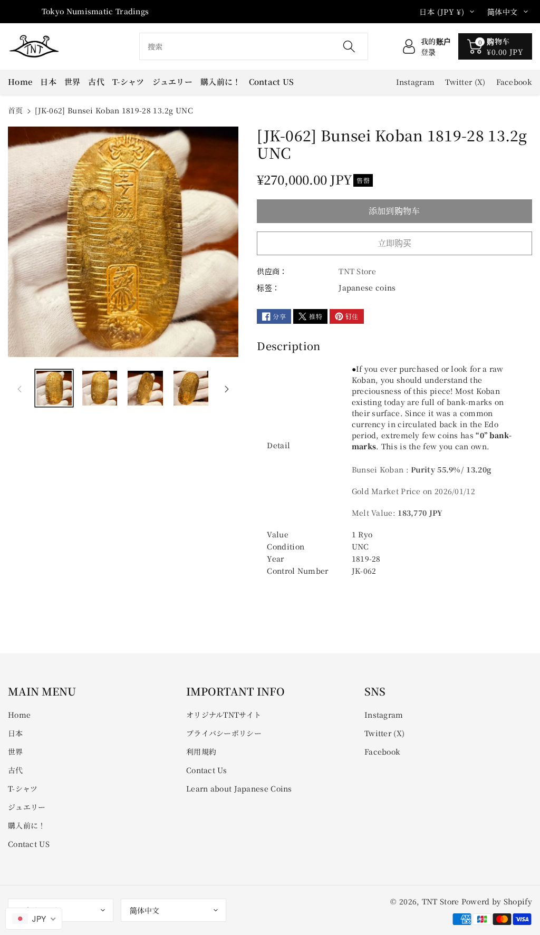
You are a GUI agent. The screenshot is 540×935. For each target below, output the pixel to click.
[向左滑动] (19, 388)
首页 (15, 110)
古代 (15, 770)
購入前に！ (27, 825)
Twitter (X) (384, 733)
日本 (15, 733)
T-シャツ (23, 788)
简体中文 (144, 910)
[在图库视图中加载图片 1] (54, 388)
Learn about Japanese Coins (239, 788)
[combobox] (254, 46)
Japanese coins (367, 287)
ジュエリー (27, 807)
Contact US (29, 843)
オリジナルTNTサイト (223, 714)
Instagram (383, 714)
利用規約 (201, 751)
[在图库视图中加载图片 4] (191, 388)
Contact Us (206, 770)
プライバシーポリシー (224, 733)
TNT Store (440, 901)
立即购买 (395, 243)
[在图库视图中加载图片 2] (100, 388)
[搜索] (349, 46)
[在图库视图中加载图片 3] (145, 388)
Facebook (382, 751)
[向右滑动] (226, 388)
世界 (15, 751)
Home (19, 714)
